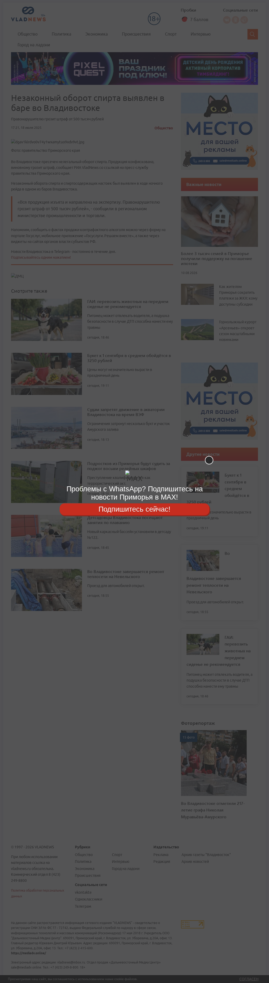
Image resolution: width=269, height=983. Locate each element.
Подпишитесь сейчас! (134, 509)
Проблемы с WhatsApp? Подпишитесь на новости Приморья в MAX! (134, 493)
